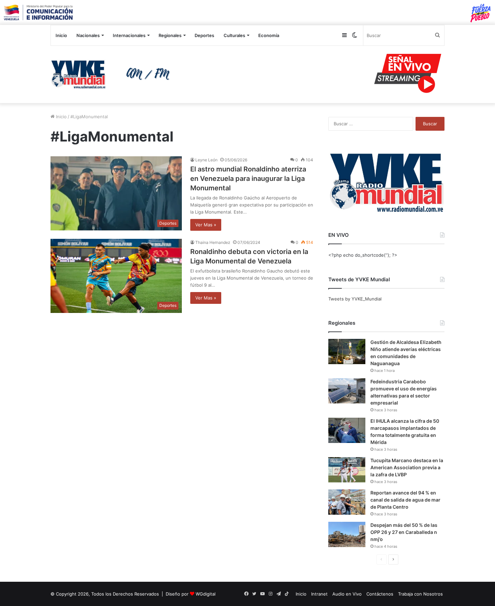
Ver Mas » (205, 224)
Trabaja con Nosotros (420, 594)
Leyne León (206, 159)
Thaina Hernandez (212, 242)
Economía (268, 35)
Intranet (319, 594)
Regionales (170, 35)
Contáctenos (379, 594)
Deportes (204, 35)
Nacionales (88, 35)
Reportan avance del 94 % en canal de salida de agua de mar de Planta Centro (405, 500)
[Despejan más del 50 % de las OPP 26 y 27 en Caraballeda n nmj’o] (346, 534)
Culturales (234, 35)
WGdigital (206, 594)
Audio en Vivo (347, 594)
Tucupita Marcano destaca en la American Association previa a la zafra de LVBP (406, 467)
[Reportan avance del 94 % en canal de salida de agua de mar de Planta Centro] (346, 502)
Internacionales (129, 35)
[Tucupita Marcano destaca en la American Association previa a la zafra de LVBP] (346, 469)
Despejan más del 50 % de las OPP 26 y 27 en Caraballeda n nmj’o (403, 532)
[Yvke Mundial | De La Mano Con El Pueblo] (113, 74)
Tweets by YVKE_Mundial (355, 298)
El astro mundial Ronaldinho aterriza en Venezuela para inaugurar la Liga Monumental (248, 178)
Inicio (61, 35)
